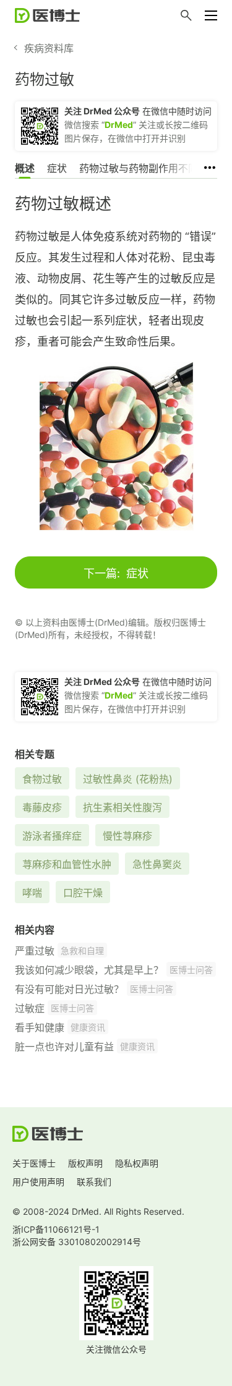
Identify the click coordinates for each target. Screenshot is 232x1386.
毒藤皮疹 (42, 807)
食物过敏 (42, 779)
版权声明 (85, 1163)
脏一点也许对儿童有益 (64, 1046)
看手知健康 (39, 1027)
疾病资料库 (49, 48)
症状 (57, 168)
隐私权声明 (136, 1163)
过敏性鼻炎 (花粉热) (128, 779)
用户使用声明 (38, 1181)
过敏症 (30, 1008)
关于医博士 (34, 1163)
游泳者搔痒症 (52, 836)
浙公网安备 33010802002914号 (76, 1241)
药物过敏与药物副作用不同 (138, 168)
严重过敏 (34, 951)
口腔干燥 (83, 892)
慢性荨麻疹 (127, 836)
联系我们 (94, 1181)
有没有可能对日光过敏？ (69, 989)
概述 (25, 168)
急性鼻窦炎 (157, 864)
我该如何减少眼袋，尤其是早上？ (89, 970)
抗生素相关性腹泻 (122, 807)
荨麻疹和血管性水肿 (66, 864)
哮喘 (32, 892)
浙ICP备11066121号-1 (56, 1229)
